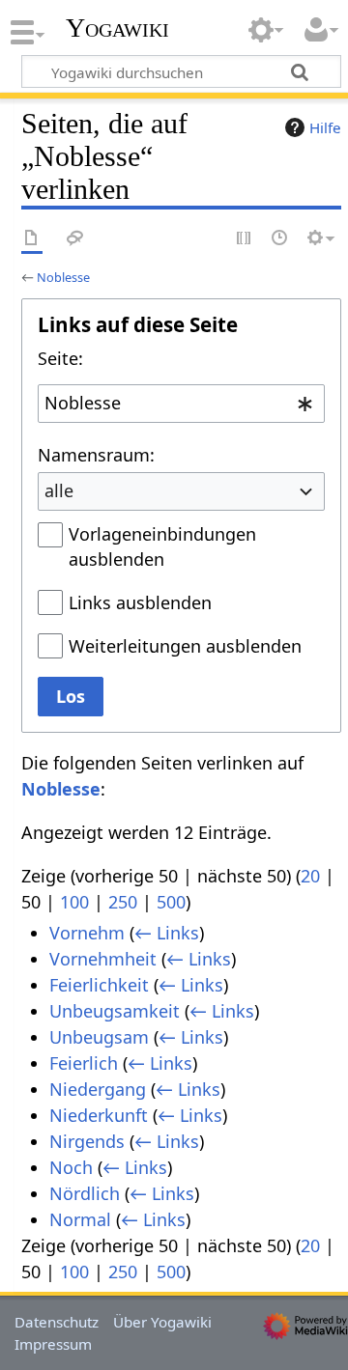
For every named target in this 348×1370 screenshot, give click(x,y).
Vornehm (87, 932)
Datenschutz (56, 1321)
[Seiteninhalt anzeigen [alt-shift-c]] (32, 239)
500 (171, 901)
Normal (80, 1219)
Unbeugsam (99, 1036)
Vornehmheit (103, 958)
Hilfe (325, 127)
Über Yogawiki (162, 1321)
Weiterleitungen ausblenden (185, 645)
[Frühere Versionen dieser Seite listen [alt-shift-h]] (280, 239)
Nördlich (84, 1193)
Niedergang (97, 1089)
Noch (71, 1167)
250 (122, 901)
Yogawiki (117, 28)
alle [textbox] (58, 490)
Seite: (60, 358)
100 (74, 901)
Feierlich (83, 1063)
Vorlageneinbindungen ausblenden (162, 546)
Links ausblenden (140, 602)
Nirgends (87, 1141)
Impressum (53, 1344)
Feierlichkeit (99, 984)
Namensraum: (96, 454)
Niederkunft (98, 1115)
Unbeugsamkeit (114, 1010)
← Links (166, 932)
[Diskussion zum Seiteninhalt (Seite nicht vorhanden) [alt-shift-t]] (75, 239)
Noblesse (63, 277)
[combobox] (181, 403)
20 (310, 875)
